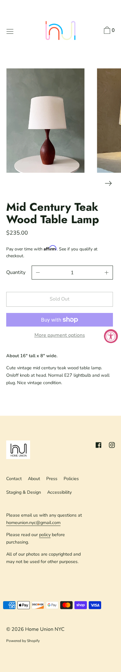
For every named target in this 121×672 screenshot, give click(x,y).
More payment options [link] (59, 335)
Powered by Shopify (23, 640)
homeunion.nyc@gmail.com (33, 522)
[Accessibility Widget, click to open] (111, 336)
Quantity (15, 272)
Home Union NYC (45, 629)
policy (45, 534)
